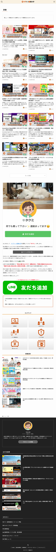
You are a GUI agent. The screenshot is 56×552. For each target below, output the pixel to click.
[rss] (28, 545)
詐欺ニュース (7, 539)
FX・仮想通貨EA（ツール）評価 (12, 522)
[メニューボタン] (54, 1)
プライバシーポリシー (32, 547)
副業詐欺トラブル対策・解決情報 (13, 532)
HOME (13, 547)
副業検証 (6, 529)
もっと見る (28, 175)
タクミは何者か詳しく (29, 252)
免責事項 (24, 547)
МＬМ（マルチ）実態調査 (11, 525)
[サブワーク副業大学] (28, 1)
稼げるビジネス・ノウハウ (11, 536)
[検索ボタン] (2, 1)
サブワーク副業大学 (16, 243)
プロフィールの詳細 (28, 442)
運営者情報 (18, 547)
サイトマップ (41, 547)
